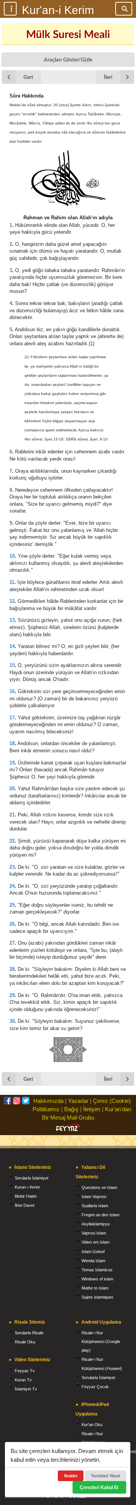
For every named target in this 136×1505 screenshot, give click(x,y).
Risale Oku (25, 1342)
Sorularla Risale (29, 1332)
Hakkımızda (48, 1101)
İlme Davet (24, 1205)
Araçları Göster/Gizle (68, 59)
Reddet (70, 1475)
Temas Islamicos (97, 1270)
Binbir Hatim (26, 1196)
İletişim (91, 1109)
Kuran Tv (23, 1380)
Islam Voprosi (94, 1196)
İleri (108, 77)
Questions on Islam (99, 1187)
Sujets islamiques (97, 1297)
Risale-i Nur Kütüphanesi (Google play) (101, 1341)
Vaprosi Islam (94, 1233)
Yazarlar (78, 1101)
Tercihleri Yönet (105, 1475)
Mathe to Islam (95, 1288)
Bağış (71, 1109)
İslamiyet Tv (26, 1389)
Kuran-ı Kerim (27, 1187)
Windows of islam (97, 1279)
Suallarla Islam (95, 1205)
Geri (28, 77)
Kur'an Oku (92, 1424)
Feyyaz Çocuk (95, 1386)
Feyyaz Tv (25, 1370)
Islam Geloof (93, 1251)
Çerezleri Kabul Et (99, 1487)
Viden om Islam (96, 1242)
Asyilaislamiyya (96, 1224)
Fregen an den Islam (100, 1214)
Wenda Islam (93, 1260)
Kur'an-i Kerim (58, 10)
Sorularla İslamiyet (31, 1178)
